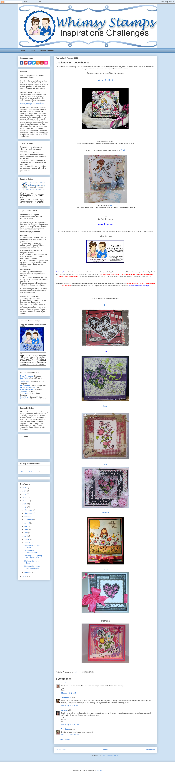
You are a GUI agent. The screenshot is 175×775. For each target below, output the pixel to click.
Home (23, 50)
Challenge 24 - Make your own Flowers (32, 567)
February (28, 542)
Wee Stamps (25, 399)
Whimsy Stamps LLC (25, 467)
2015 (24, 497)
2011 (24, 576)
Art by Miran (24, 393)
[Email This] (83, 672)
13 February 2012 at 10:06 (70, 724)
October (28, 516)
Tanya (105, 569)
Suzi (122, 150)
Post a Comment (64, 739)
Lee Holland (24, 391)
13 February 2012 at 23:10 (70, 735)
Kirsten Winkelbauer (27, 387)
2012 (24, 507)
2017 (24, 491)
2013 (24, 504)
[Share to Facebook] (90, 672)
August (27, 523)
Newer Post (60, 750)
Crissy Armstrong (26, 376)
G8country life (66, 697)
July (26, 526)
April (26, 536)
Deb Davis (24, 378)
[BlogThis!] (86, 672)
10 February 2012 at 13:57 (70, 705)
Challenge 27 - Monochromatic (31, 551)
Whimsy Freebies (47, 50)
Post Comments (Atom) (110, 756)
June (27, 529)
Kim (105, 465)
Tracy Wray (24, 397)
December (29, 510)
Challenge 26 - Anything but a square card (33, 557)
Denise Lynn (24, 382)
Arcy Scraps (65, 729)
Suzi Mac (64, 683)
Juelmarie (105, 512)
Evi (105, 305)
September (29, 520)
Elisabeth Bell (25, 385)
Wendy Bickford (105, 80)
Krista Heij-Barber (27, 389)
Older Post (150, 750)
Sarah (105, 406)
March (27, 539)
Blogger (99, 770)
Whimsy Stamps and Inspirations (32, 104)
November (29, 513)
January (28, 572)
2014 (24, 501)
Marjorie (64, 710)
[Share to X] (88, 672)
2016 (24, 494)
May (26, 533)
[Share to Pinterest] (92, 672)
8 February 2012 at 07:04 (69, 693)
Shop (32, 50)
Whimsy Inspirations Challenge (138, 285)
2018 (24, 488)
